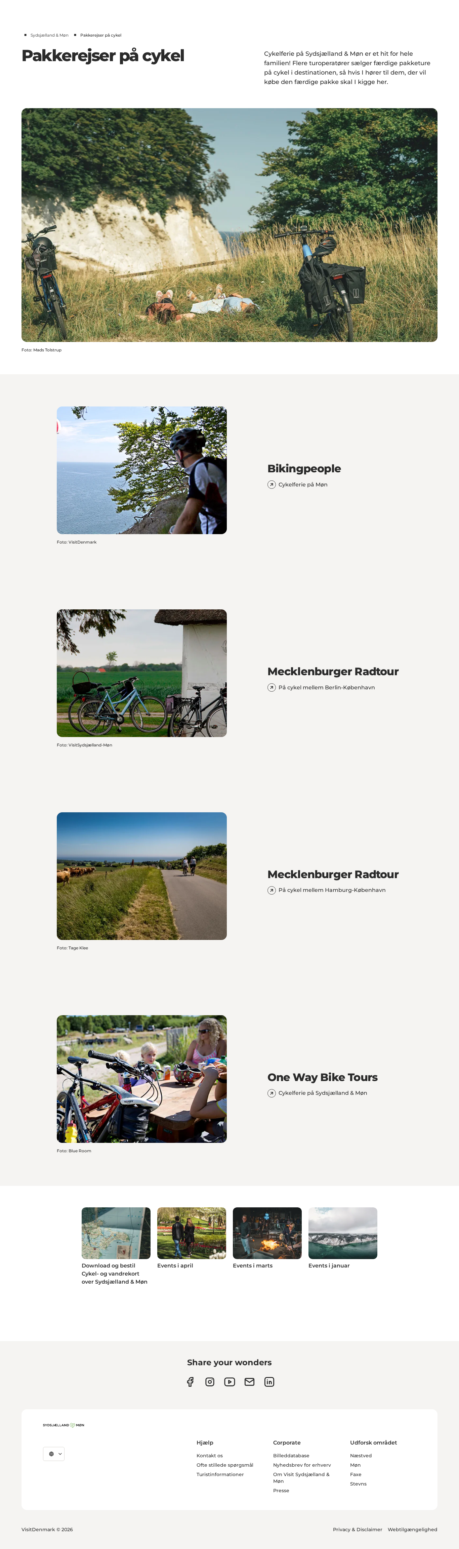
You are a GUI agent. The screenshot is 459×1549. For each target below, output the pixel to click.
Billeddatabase (291, 1456)
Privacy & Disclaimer (357, 1529)
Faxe (356, 1474)
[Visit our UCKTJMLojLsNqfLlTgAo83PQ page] (230, 1382)
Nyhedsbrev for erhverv (302, 1465)
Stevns (358, 1484)
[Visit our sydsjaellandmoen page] (190, 1382)
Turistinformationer (220, 1474)
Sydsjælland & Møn (50, 35)
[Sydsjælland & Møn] (63, 1425)
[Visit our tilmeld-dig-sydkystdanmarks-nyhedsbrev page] (249, 1382)
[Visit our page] (210, 1382)
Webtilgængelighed (412, 1529)
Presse (281, 1491)
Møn (355, 1465)
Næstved (361, 1456)
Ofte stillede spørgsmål (225, 1465)
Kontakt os (210, 1456)
